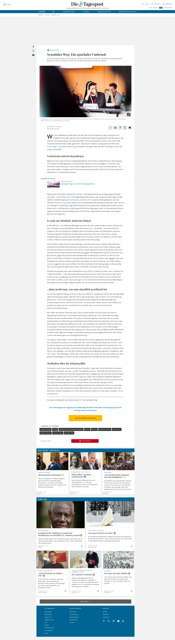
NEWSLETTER (168, 8)
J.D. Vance (86, 12)
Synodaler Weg (55, 15)
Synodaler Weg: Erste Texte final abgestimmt (78, 184)
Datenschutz (106, 617)
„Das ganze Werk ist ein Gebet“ (100, 533)
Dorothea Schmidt (53, 129)
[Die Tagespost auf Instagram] (112, 621)
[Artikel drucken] (115, 128)
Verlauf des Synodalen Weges (65, 203)
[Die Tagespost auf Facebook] (104, 621)
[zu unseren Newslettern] (117, 621)
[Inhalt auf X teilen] (33, 51)
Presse (46, 633)
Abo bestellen (48, 611)
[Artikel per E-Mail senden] (130, 128)
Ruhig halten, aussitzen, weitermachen (81, 475)
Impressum (106, 614)
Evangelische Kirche (104, 429)
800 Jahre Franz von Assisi (128, 12)
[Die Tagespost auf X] (107, 621)
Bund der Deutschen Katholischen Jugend (71, 429)
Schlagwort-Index (49, 619)
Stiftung (72, 622)
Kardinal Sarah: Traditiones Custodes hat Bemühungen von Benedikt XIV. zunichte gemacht (59, 534)
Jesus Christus (117, 429)
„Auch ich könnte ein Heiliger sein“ (50, 574)
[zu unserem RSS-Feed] (122, 621)
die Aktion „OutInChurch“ (80, 200)
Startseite (40, 15)
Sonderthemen (73, 619)
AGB (46, 622)
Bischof (55, 429)
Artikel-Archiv (48, 617)
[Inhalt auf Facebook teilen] (33, 47)
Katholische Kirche (45, 433)
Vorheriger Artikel (46, 441)
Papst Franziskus (57, 433)
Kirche (47, 15)
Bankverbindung (74, 617)
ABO (161, 8)
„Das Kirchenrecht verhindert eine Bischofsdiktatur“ (116, 476)
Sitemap (47, 625)
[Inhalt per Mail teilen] (33, 55)
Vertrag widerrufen (49, 627)
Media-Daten (73, 611)
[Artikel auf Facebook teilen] (120, 128)
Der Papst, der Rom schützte (116, 573)
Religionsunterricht (104, 12)
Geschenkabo (48, 614)
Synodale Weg (83, 277)
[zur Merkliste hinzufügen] (110, 128)
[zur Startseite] (87, 4)
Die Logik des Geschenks (82, 574)
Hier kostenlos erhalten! (85, 418)
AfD (53, 12)
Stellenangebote (49, 630)
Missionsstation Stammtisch (49, 475)
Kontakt (105, 611)
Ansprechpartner (74, 614)
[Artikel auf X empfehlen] (125, 127)
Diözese (87, 429)
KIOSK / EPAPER (153, 8)
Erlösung (94, 429)
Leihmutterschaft (68, 12)
